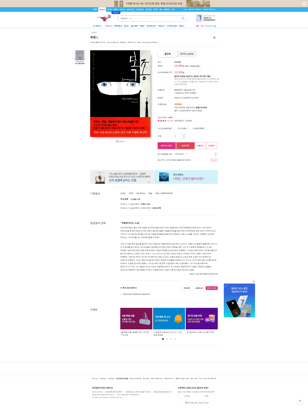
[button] (163, 339)
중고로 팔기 (179, 154)
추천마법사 (118, 26)
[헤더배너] (206, 18)
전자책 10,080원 (186, 54)
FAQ (206, 396)
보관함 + (211, 146)
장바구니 (212, 9)
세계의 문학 (145, 208)
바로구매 (185, 146)
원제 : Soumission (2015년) (147, 42)
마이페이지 (198, 9)
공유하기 (214, 37)
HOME (95, 9)
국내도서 (102, 9)
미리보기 (122, 141)
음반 (160, 9)
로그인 (185, 9)
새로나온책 (134, 26)
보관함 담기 (199, 288)
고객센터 (205, 9)
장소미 (109, 42)
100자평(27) (179, 121)
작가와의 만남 (172, 26)
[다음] (142, 93)
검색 (183, 18)
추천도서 (161, 26)
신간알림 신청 (135, 199)
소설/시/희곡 (134, 204)
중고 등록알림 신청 (165, 154)
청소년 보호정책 (135, 378)
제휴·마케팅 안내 (157, 378)
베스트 (126, 26)
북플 (197, 26)
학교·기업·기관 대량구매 (207, 378)
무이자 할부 (182, 128)
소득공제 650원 (198, 128)
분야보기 (98, 26)
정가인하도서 (151, 26)
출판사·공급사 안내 (182, 378)
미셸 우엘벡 (94, 42)
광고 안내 (194, 378)
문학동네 (123, 42)
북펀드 (181, 26)
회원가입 (191, 9)
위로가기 (299, 401)
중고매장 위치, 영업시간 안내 (198, 403)
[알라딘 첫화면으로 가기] (105, 18)
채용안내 (103, 378)
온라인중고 (140, 9)
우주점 (155, 9)
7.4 (171, 121)
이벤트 (142, 26)
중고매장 (148, 9)
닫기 (304, 3)
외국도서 (122, 9)
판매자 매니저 (169, 378)
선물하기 (200, 146)
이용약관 (111, 378)
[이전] (97, 93)
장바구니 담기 (166, 146)
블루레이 (167, 9)
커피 (173, 9)
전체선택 (187, 288)
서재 (202, 26)
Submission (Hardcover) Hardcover (136, 294)
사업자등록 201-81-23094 (113, 392)
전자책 (109, 9)
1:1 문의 (187, 396)
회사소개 (95, 378)
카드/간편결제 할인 (165, 128)
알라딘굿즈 (131, 9)
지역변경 (199, 111)
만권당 (115, 9)
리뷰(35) (188, 121)
